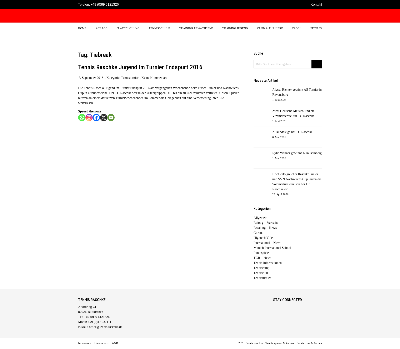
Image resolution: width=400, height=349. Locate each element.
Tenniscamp (261, 268)
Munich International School (272, 247)
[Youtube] (293, 307)
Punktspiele (261, 253)
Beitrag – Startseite (266, 222)
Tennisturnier (129, 77)
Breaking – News (265, 227)
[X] (103, 117)
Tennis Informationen (268, 263)
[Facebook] (96, 117)
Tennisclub (261, 273)
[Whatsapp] (81, 117)
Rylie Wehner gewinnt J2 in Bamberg (297, 153)
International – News (267, 242)
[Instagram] (89, 117)
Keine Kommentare (154, 77)
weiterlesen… (87, 103)
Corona (258, 232)
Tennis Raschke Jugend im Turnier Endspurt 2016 (140, 67)
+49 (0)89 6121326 (105, 4)
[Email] (111, 117)
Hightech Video (264, 237)
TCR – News (262, 258)
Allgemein (260, 217)
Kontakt (316, 4)
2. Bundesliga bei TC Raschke (292, 132)
